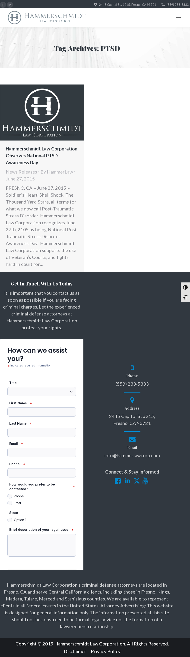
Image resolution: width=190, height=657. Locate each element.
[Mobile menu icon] (178, 18)
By (57, 171)
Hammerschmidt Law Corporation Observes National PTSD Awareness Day (41, 155)
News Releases (21, 171)
